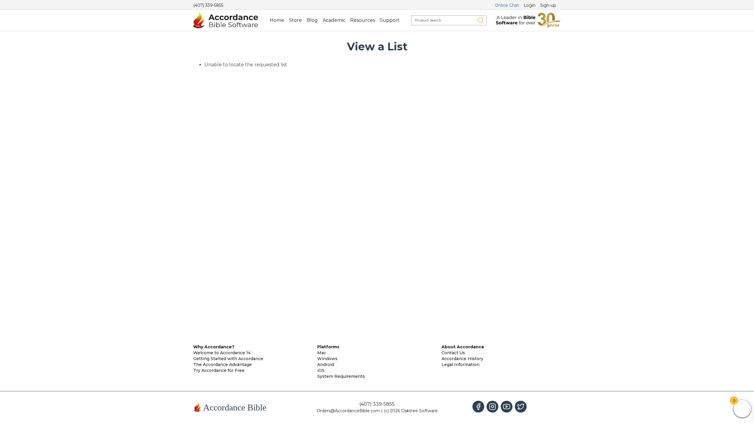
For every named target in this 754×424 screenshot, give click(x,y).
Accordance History (462, 358)
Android (325, 364)
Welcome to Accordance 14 (222, 352)
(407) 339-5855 (208, 5)
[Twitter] (521, 407)
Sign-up (548, 5)
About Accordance (463, 347)
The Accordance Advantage (222, 364)
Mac (321, 352)
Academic (334, 20)
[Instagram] (492, 407)
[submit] (480, 20)
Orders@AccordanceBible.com (348, 410)
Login (529, 5)
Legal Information (460, 364)
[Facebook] (478, 407)
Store (295, 20)
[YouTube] (506, 407)
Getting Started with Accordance (228, 358)
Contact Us (453, 352)
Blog (312, 20)
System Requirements (341, 376)
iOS (321, 370)
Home (277, 20)
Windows (327, 358)
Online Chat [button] (507, 5)
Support (390, 20)
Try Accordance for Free (218, 370)
